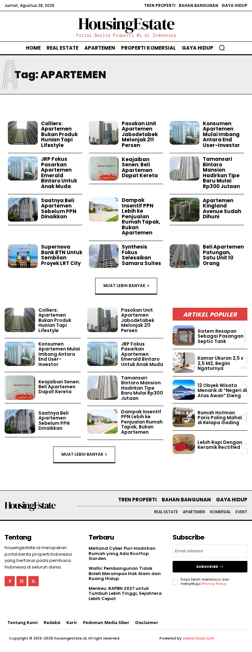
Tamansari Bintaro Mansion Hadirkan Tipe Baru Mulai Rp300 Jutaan (221, 173)
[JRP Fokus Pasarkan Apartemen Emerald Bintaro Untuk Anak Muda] (23, 169)
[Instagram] (21, 581)
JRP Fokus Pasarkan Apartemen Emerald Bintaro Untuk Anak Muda (59, 173)
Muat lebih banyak (124, 285)
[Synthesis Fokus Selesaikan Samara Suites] (104, 256)
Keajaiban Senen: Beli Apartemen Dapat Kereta (140, 167)
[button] (221, 47)
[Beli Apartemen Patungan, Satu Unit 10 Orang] (185, 256)
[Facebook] (10, 581)
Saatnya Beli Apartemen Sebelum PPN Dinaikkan (58, 208)
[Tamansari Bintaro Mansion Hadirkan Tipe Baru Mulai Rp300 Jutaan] (185, 169)
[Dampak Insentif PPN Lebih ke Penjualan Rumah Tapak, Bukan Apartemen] (104, 210)
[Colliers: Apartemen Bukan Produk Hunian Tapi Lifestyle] (23, 133)
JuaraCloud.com (198, 638)
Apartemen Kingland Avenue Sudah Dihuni (222, 208)
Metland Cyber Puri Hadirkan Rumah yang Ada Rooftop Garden (122, 553)
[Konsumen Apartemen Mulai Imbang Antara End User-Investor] (185, 133)
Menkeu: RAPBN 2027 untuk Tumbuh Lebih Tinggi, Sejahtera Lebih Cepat (125, 593)
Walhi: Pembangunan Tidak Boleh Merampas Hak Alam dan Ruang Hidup (125, 573)
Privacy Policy (214, 583)
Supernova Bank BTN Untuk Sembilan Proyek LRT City (61, 255)
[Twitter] (33, 581)
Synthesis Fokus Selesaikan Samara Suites (141, 255)
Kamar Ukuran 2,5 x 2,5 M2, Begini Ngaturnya (220, 363)
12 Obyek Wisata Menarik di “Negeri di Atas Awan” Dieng (222, 390)
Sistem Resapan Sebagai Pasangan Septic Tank (220, 336)
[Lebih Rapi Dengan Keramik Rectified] (184, 444)
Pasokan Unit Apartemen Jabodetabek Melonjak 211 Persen (140, 134)
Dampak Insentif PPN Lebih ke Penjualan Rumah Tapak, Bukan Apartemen (141, 216)
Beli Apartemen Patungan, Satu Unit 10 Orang (223, 255)
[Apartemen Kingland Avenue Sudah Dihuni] (185, 210)
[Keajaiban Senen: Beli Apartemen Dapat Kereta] (104, 169)
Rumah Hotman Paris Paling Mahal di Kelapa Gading (220, 417)
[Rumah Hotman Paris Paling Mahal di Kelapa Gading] (184, 417)
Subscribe (207, 566)
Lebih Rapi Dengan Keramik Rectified (220, 444)
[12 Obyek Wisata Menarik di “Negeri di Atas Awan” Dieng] (184, 390)
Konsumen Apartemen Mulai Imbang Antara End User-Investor (221, 134)
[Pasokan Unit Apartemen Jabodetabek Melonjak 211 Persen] (104, 133)
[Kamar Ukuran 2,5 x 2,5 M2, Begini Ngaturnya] (184, 362)
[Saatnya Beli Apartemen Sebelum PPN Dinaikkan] (23, 210)
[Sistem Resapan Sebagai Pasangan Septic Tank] (184, 336)
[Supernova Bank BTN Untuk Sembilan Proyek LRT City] (23, 256)
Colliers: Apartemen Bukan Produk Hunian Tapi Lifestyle (59, 134)
